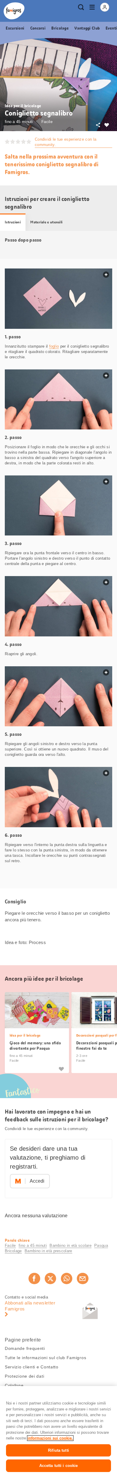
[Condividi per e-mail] (82, 1278)
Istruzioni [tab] (13, 222)
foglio (54, 346)
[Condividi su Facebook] (34, 1278)
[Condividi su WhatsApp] (66, 1278)
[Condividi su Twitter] (50, 1278)
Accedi (37, 1181)
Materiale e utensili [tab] (46, 222)
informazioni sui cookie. (50, 1438)
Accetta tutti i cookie (58, 1465)
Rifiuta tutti (58, 1450)
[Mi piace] (61, 1069)
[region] (58, 1430)
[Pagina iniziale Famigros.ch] (14, 10)
